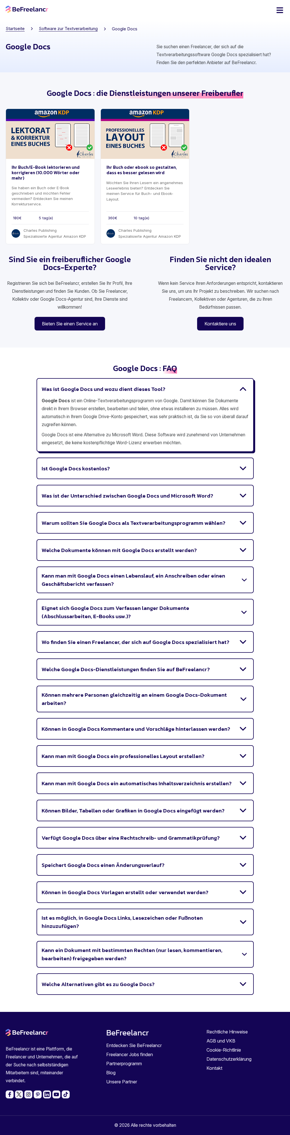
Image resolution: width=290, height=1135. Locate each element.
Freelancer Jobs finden (129, 1054)
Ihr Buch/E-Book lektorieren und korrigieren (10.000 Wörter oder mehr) (46, 173)
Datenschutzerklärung (228, 1059)
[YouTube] (56, 1094)
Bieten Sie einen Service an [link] (70, 324)
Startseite (15, 28)
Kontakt (214, 1068)
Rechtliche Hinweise (227, 1032)
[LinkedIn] (47, 1094)
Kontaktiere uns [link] (220, 324)
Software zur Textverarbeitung (68, 28)
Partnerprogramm (124, 1063)
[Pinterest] (37, 1094)
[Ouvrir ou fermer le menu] (279, 10)
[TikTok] (65, 1094)
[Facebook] (9, 1094)
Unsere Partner (121, 1082)
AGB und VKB (220, 1041)
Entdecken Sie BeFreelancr (134, 1045)
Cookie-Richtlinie (223, 1050)
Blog (111, 1072)
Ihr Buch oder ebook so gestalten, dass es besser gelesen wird (141, 170)
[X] (19, 1094)
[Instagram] (28, 1094)
